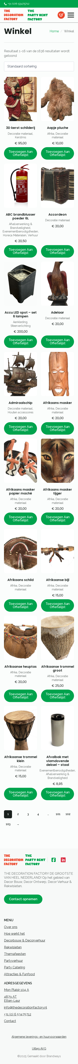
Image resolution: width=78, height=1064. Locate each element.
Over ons (10, 927)
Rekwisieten (13, 947)
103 (8, 824)
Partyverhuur (13, 961)
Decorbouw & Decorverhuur (24, 940)
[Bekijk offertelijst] (61, 15)
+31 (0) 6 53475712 (17, 1014)
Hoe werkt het (14, 934)
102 (68, 814)
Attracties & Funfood (19, 974)
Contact (10, 1021)
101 (58, 814)
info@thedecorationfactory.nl (25, 1007)
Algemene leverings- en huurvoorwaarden (39, 1036)
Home (54, 31)
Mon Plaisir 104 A (16, 990)
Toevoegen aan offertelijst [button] (21, 153)
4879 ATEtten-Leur (12, 999)
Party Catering (14, 967)
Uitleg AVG (39, 1048)
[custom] (53, 859)
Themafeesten (15, 954)
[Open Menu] (71, 15)
